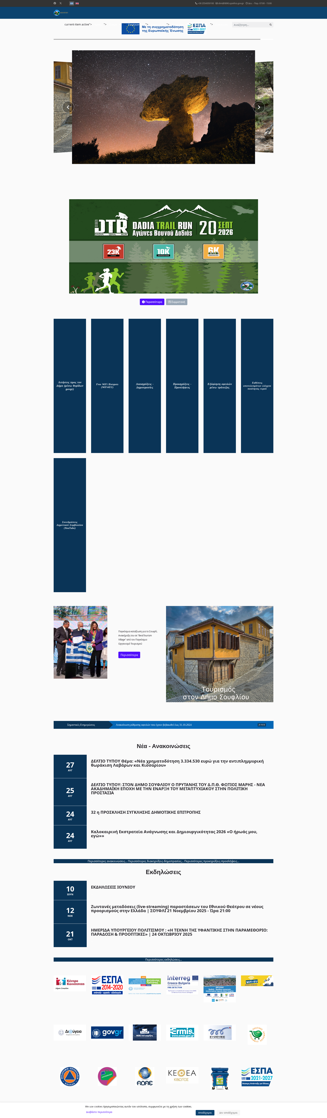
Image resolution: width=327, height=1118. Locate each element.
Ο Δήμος (113, 24)
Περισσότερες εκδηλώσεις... (163, 959)
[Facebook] (55, 3)
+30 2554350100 (206, 3)
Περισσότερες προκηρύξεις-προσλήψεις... (211, 861)
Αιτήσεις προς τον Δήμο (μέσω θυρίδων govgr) (69, 386)
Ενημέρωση (134, 24)
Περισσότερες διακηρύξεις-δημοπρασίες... (156, 861)
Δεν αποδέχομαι (228, 1112)
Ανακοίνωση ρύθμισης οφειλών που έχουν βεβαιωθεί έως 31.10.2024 (154, 725)
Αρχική (97, 24)
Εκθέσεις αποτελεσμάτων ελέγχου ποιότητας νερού (257, 386)
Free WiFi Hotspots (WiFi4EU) (107, 386)
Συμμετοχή (178, 301)
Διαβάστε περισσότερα (99, 1112)
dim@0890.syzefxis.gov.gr (231, 3)
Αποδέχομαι (205, 1112)
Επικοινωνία (221, 24)
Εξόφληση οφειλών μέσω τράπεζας (220, 386)
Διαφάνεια (156, 24)
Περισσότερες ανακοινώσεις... (107, 861)
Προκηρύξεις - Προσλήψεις (182, 386)
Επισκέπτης (178, 24)
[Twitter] (60, 3)
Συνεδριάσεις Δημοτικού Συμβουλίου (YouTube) (70, 525)
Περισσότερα (153, 301)
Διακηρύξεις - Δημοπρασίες (145, 386)
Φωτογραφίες (201, 24)
